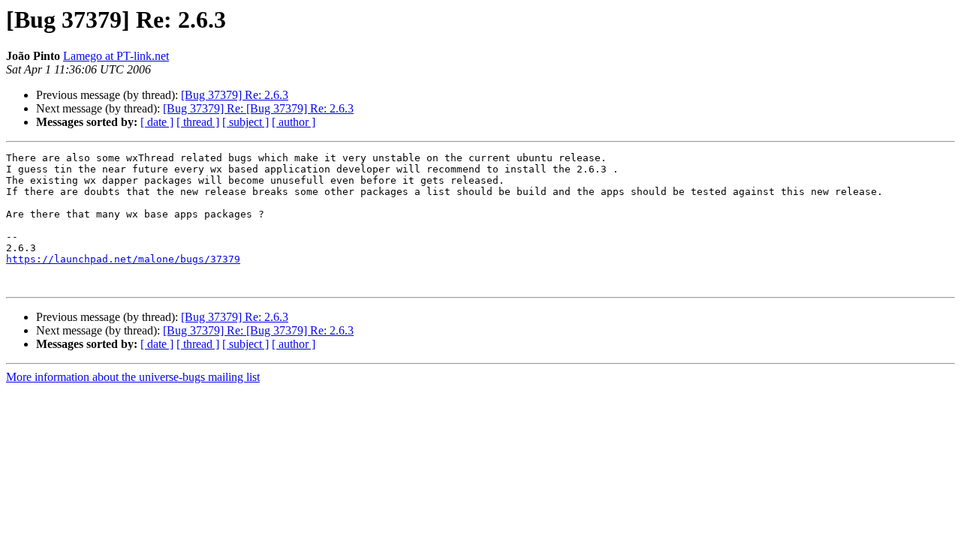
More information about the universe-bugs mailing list (133, 376)
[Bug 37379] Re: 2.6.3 (234, 94)
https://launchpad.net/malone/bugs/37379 (123, 259)
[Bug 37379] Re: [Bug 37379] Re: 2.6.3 (258, 108)
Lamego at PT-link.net (116, 56)
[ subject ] (245, 122)
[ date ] (156, 122)
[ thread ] (197, 122)
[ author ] (293, 122)
